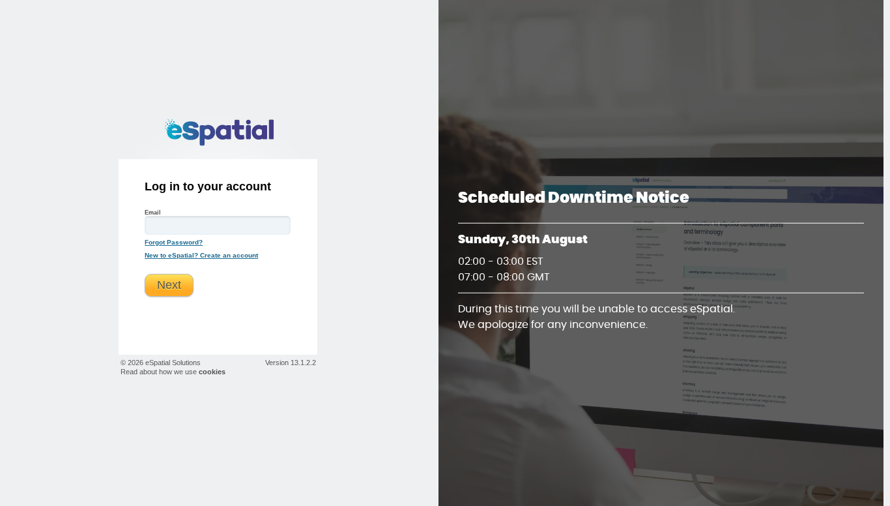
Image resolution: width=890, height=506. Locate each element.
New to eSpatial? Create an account (201, 255)
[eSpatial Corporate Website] (218, 132)
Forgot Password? (174, 242)
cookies (212, 372)
